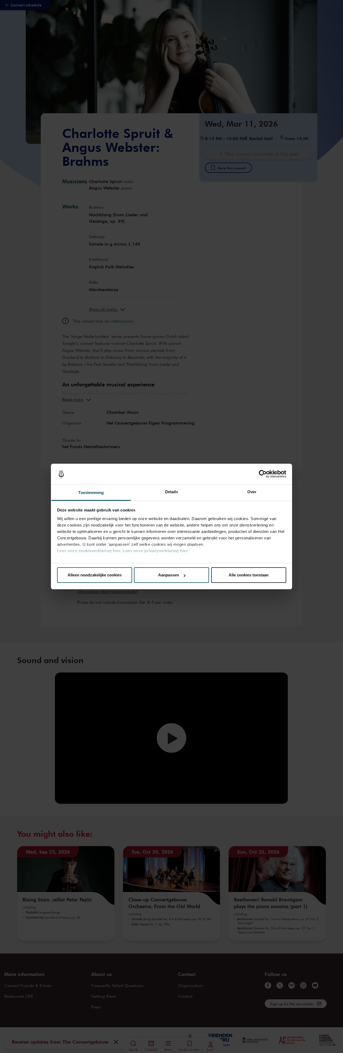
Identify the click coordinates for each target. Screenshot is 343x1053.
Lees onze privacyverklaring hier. (156, 551)
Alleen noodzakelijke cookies (95, 575)
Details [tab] (171, 491)
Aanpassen (168, 575)
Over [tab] (251, 491)
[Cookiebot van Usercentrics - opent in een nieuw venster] (262, 474)
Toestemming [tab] (91, 492)
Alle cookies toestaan (249, 575)
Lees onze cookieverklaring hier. (89, 551)
